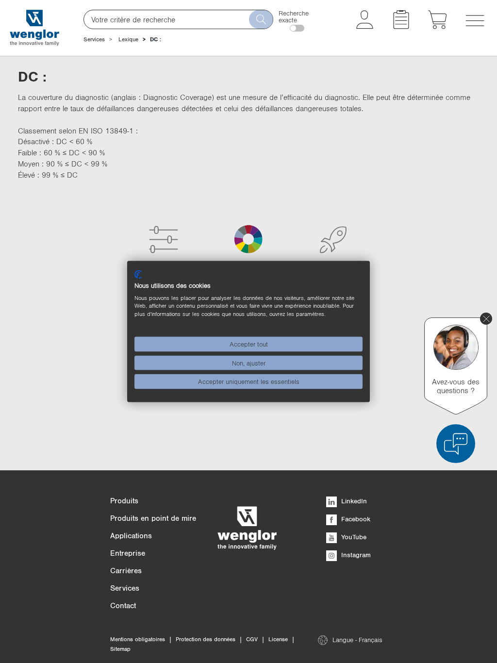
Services (94, 39)
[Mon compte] (365, 26)
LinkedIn (353, 500)
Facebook (354, 518)
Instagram (355, 554)
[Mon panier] (437, 26)
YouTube (352, 536)
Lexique (128, 39)
